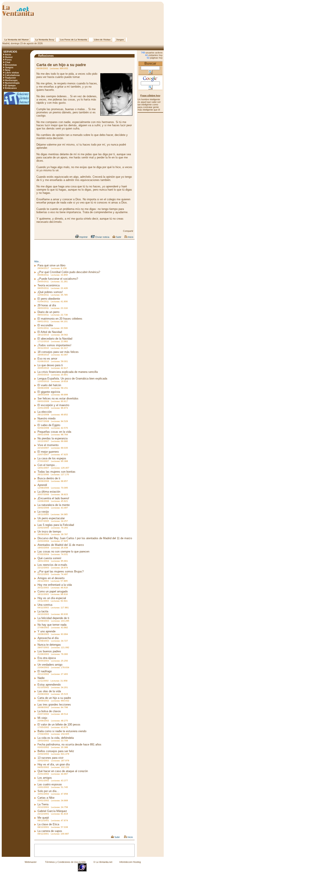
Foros (8, 59)
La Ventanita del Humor (16, 39)
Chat (7, 62)
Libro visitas (12, 72)
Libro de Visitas (102, 39)
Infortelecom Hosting (130, 862)
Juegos (120, 39)
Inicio (8, 54)
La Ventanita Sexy (45, 39)
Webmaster (31, 862)
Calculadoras (12, 75)
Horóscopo (11, 80)
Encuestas (11, 65)
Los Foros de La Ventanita (73, 39)
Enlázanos (11, 88)
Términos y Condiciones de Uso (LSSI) (65, 862)
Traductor (10, 77)
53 (148, 57)
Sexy (7, 70)
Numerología (12, 83)
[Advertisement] (83, 26)
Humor (9, 57)
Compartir (128, 231)
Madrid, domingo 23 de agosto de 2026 (22, 43)
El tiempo (10, 85)
